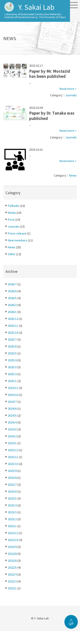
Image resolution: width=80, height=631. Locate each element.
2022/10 (13, 540)
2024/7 (12, 401)
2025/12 (13, 319)
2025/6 (12, 346)
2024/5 (12, 415)
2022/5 (12, 567)
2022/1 (12, 588)
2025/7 (12, 339)
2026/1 (12, 312)
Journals (71, 95)
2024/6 (12, 408)
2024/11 (13, 388)
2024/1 (12, 443)
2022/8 (12, 553)
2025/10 (13, 332)
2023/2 (12, 519)
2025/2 (12, 374)
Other (12, 254)
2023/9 (12, 471)
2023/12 (13, 450)
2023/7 (12, 484)
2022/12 (13, 533)
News (73, 175)
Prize (11, 219)
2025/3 (12, 367)
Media (12, 212)
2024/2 (12, 436)
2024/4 (12, 422)
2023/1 (12, 526)
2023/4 (12, 505)
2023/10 (13, 464)
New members (17, 240)
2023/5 (12, 498)
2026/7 (12, 284)
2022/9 (12, 547)
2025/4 (12, 360)
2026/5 (12, 298)
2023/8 (12, 477)
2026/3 (12, 305)
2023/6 (12, 491)
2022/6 (12, 560)
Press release (17, 233)
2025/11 (13, 325)
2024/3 (12, 429)
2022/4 (12, 574)
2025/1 (12, 381)
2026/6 (12, 291)
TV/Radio (13, 205)
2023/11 (13, 457)
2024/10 (13, 395)
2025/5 (12, 353)
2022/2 (12, 581)
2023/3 (12, 512)
